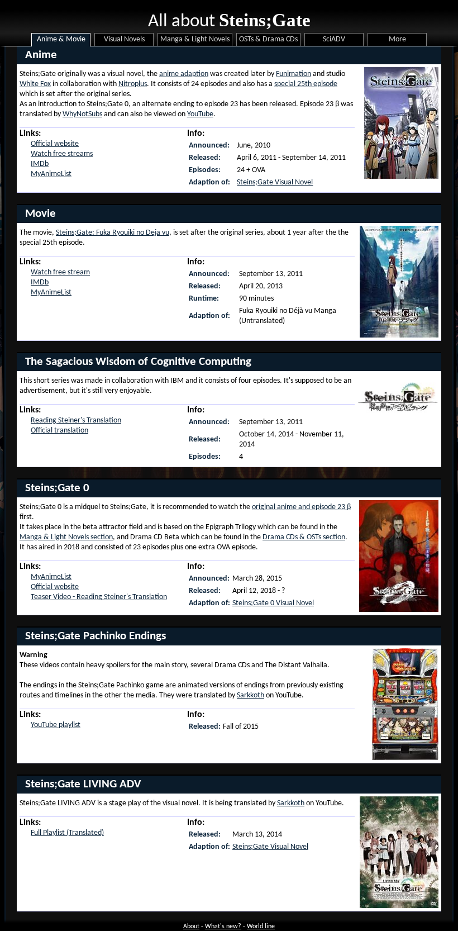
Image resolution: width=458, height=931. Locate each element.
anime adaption (183, 74)
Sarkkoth (250, 695)
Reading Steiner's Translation (76, 420)
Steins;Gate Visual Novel (275, 182)
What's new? (223, 926)
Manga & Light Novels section (66, 537)
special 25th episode (305, 84)
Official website (55, 144)
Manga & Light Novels (195, 39)
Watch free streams (62, 154)
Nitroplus (132, 84)
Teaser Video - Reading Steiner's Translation (99, 597)
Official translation (59, 430)
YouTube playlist (55, 725)
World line (261, 926)
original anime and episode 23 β (301, 507)
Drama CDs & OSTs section (304, 537)
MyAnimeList (51, 174)
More (397, 39)
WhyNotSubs (82, 114)
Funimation (293, 74)
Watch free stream (60, 272)
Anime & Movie (61, 39)
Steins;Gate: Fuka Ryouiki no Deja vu (112, 233)
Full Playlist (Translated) (67, 833)
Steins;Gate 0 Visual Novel (273, 603)
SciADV (334, 39)
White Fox (35, 84)
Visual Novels (124, 39)
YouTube (200, 114)
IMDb (40, 164)
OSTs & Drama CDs (268, 39)
